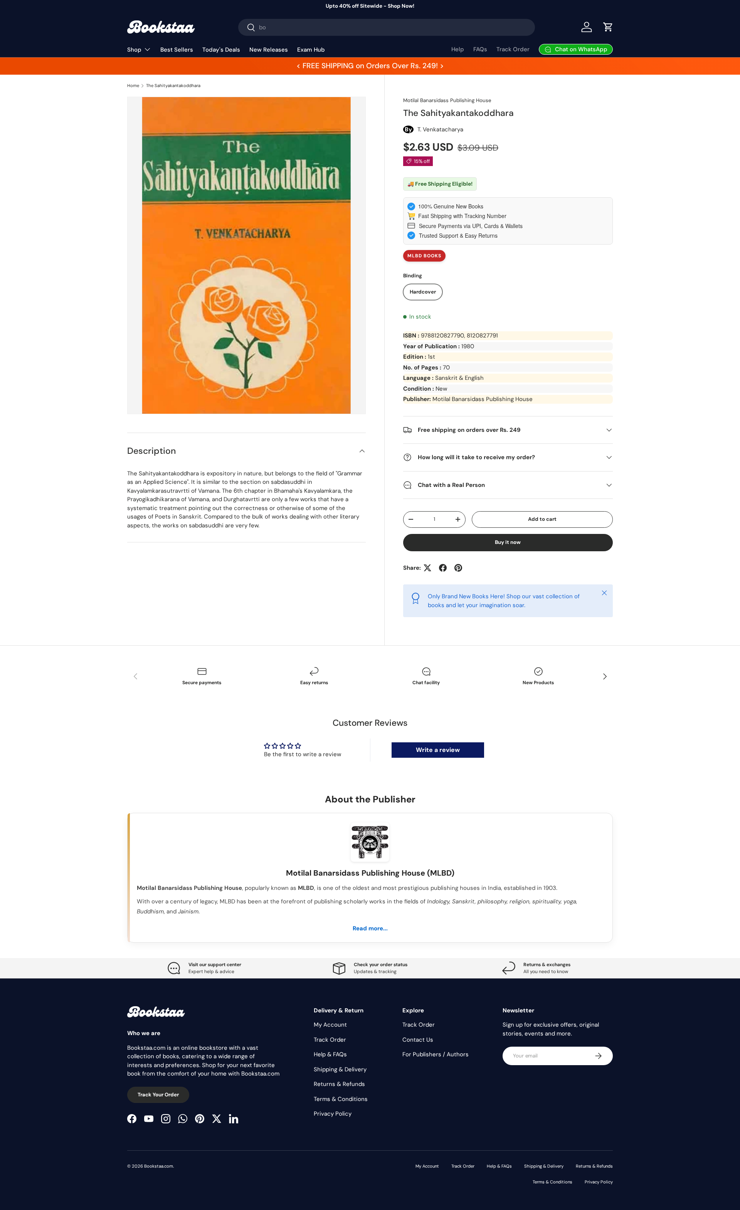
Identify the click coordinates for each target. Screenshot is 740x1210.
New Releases (268, 50)
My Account (330, 1025)
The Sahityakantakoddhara (173, 85)
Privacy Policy (333, 1114)
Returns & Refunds (339, 1084)
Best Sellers (176, 50)
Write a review (438, 750)
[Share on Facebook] (443, 568)
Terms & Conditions (341, 1099)
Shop (134, 50)
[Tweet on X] (427, 568)
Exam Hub (311, 50)
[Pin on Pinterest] (458, 568)
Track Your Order (158, 1094)
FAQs (480, 49)
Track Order (513, 49)
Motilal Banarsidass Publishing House (447, 100)
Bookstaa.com (158, 1166)
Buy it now (508, 542)
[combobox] (386, 27)
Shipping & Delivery (340, 1069)
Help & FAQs (330, 1054)
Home (133, 85)
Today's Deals (221, 50)
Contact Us (417, 1040)
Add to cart (542, 519)
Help (457, 49)
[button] (608, 26)
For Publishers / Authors (435, 1054)
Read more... (370, 928)
